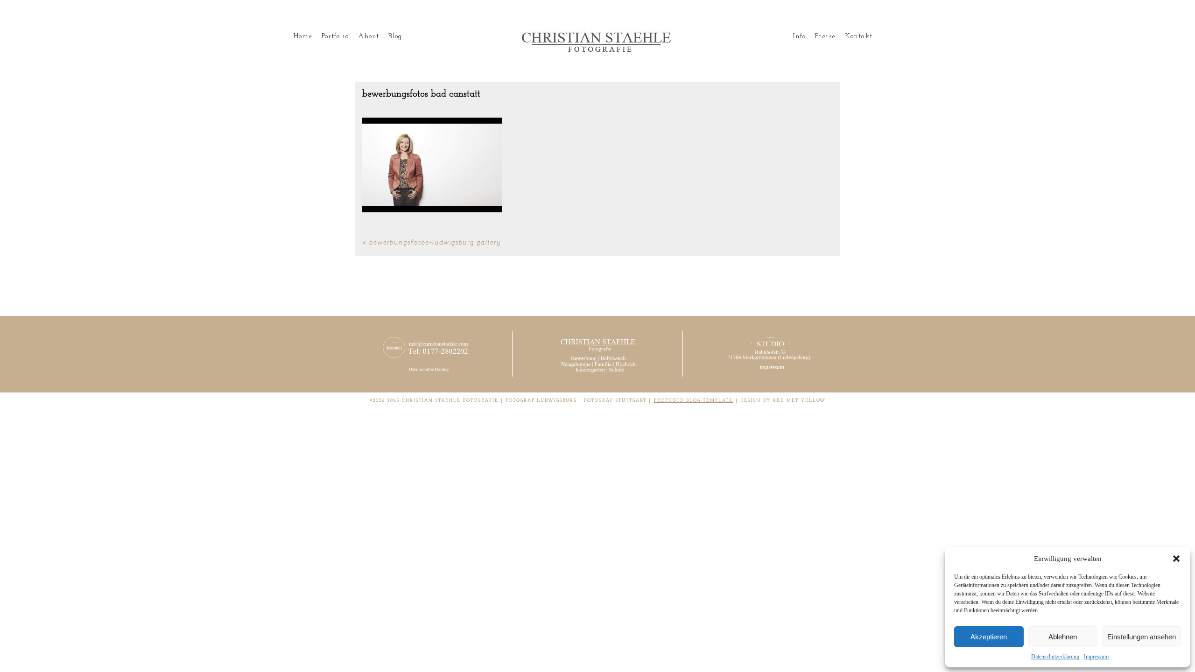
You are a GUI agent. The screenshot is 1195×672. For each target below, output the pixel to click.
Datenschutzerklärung (1055, 656)
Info (799, 36)
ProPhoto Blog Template (693, 401)
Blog (395, 36)
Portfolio (335, 36)
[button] (1176, 558)
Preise (825, 36)
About (368, 36)
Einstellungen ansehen (1141, 637)
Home (302, 36)
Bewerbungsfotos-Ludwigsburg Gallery (435, 242)
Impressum (1096, 656)
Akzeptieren (988, 637)
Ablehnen (1062, 637)
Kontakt (858, 36)
